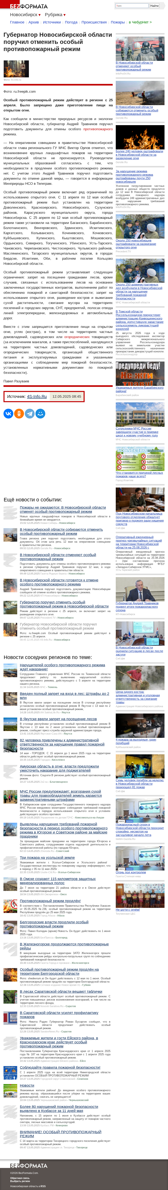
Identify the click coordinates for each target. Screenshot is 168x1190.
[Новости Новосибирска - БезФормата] (24, 5)
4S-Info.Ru (37, 396)
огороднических (77, 337)
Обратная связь (20, 1178)
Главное (17, 22)
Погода (71, 22)
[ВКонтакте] (8, 414)
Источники (52, 22)
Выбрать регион (20, 1181)
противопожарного (98, 129)
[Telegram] (30, 414)
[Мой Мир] (40, 414)
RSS (43, 1186)
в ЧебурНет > (140, 22)
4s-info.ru (16, 79)
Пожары (118, 22)
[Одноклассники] (19, 414)
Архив (33, 22)
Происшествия (94, 22)
